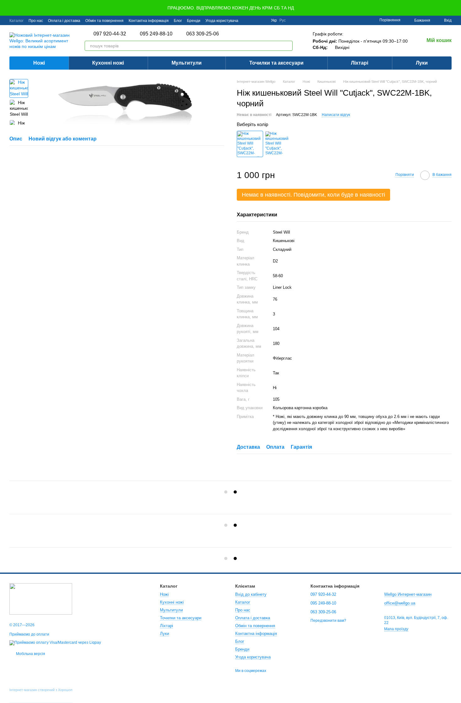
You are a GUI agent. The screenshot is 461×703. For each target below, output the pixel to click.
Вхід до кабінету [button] (251, 594)
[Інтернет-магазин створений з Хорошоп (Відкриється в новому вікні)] (40, 695)
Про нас (36, 20)
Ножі (39, 63)
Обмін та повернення (104, 20)
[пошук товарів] (288, 46)
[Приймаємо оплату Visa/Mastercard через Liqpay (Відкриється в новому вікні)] (55, 642)
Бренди (193, 20)
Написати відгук (336, 115)
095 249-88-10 (156, 33)
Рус (282, 20)
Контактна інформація (149, 20)
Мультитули (187, 63)
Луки (422, 63)
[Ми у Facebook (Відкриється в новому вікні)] (247, 20)
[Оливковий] (278, 144)
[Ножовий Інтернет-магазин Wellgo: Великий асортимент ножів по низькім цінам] (40, 598)
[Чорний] (250, 144)
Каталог (16, 20)
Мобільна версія (30, 654)
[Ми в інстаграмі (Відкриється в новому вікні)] (262, 20)
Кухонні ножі (108, 63)
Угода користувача (221, 20)
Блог (178, 20)
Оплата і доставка (64, 20)
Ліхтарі (359, 63)
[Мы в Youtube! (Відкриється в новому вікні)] (254, 20)
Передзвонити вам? (328, 620)
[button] (456, 8)
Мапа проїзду (396, 629)
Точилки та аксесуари (276, 63)
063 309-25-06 (202, 33)
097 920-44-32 (109, 33)
